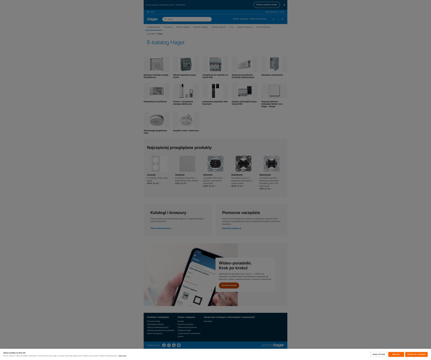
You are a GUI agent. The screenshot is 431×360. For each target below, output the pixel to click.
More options (379, 354)
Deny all (396, 354)
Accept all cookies (416, 354)
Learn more (122, 356)
